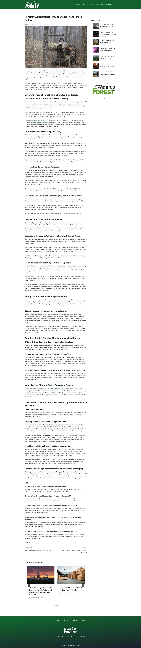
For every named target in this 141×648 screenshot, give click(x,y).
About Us (102, 4)
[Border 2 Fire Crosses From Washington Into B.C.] (96, 42)
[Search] (113, 16)
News (83, 4)
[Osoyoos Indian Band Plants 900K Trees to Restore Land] (96, 74)
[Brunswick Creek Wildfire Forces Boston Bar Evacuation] (96, 66)
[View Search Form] (114, 4)
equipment (28, 542)
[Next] (83, 585)
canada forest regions (54, 388)
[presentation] (40, 575)
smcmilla (32, 597)
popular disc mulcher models (38, 120)
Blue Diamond (29, 276)
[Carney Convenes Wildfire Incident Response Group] (96, 26)
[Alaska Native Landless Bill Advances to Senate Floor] (96, 58)
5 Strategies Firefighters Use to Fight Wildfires (38, 549)
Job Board (89, 4)
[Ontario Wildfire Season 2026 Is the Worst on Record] (96, 50)
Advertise (109, 4)
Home (78, 4)
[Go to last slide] (29, 585)
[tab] (55, 605)
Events (96, 4)
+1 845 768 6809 (81, 637)
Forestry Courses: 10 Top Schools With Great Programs (74, 550)
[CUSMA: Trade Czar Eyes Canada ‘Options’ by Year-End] (96, 34)
